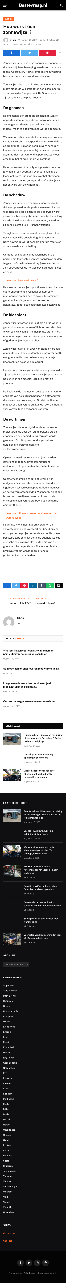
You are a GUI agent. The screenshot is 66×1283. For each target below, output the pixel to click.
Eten (5, 1037)
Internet (7, 1083)
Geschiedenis (10, 1062)
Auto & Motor (10, 990)
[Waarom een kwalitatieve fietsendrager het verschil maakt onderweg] (12, 871)
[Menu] (5, 5)
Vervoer (7, 1181)
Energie (7, 1032)
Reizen (6, 1150)
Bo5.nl (27, 1273)
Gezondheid (9, 1068)
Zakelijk (7, 1207)
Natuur (6, 1124)
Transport (8, 1176)
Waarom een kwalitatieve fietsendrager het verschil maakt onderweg (41, 869)
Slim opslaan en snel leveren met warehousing (31, 668)
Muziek (7, 1119)
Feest (6, 1042)
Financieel (8, 1047)
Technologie (9, 1171)
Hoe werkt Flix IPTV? (20, 603)
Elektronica (9, 1026)
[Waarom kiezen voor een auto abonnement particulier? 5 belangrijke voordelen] (12, 775)
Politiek (7, 1145)
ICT (5, 1073)
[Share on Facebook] (11, 53)
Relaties (7, 1155)
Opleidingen (9, 1130)
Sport (6, 1160)
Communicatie (10, 1011)
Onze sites (8, 1212)
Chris (15, 40)
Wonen (6, 1202)
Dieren (6, 1021)
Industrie (7, 1078)
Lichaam (7, 1093)
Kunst (6, 1088)
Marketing (8, 1099)
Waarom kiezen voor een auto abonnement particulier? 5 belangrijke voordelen (39, 773)
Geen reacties (19, 44)
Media (6, 1104)
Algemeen (8, 985)
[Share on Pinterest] (47, 53)
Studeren (8, 1166)
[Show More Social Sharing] (60, 53)
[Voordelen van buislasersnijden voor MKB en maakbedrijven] (12, 939)
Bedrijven (8, 1001)
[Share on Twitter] (29, 53)
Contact (7, 1240)
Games (6, 1052)
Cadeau (7, 1006)
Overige (8, 19)
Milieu (6, 1109)
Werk (5, 1197)
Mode (6, 1114)
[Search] (61, 5)
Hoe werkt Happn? (45, 603)
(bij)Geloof (8, 1057)
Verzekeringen (10, 1186)
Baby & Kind (9, 995)
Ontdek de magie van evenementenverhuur (29, 701)
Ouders (7, 1135)
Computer (8, 1016)
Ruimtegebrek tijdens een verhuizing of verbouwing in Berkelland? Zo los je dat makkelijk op (43, 738)
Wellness (7, 1191)
